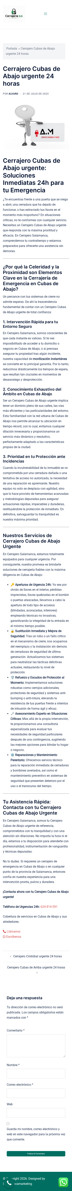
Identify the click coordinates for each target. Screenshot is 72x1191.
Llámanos (13, 931)
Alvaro (13, 93)
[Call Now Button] (9, 1183)
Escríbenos (13, 937)
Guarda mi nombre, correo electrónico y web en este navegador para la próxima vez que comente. (36, 1134)
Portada (11, 48)
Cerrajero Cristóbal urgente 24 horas (37, 956)
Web (10, 1104)
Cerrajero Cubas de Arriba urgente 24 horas (36, 967)
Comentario (16, 1030)
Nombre (13, 1065)
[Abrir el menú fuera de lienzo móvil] (45, 14)
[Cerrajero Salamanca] (14, 14)
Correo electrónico (20, 1084)
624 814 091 (49, 907)
